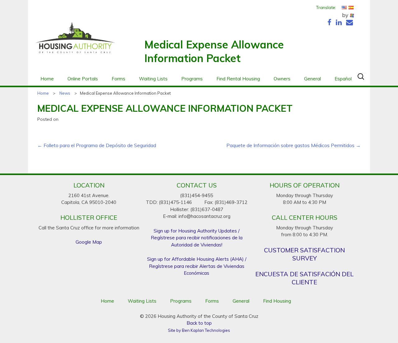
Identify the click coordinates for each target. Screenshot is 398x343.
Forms (118, 79)
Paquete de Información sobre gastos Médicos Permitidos (293, 145)
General (312, 79)
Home (47, 79)
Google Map (89, 242)
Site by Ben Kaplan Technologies (199, 330)
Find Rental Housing (238, 79)
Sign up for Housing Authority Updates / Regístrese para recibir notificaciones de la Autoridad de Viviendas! (197, 238)
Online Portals (82, 79)
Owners (282, 79)
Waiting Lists (153, 79)
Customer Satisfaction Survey (304, 254)
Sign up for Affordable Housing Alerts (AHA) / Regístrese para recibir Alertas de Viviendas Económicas (196, 266)
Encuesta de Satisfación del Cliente (304, 278)
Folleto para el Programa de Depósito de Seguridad (96, 145)
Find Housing (277, 301)
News (64, 93)
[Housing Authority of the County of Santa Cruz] (75, 41)
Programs (192, 79)
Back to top (199, 323)
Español (343, 79)
